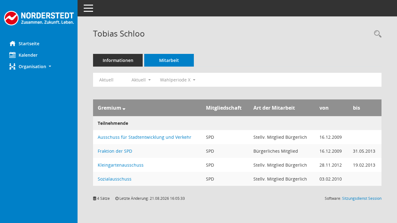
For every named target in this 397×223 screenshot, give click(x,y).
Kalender (28, 55)
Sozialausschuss (115, 179)
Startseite (29, 43)
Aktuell (106, 80)
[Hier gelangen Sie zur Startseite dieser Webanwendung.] (39, 18)
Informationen (118, 60)
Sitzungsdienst (361, 198)
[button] (39, 66)
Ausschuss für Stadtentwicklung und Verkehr (144, 137)
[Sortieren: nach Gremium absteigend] (124, 107)
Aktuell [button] (139, 80)
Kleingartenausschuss (121, 165)
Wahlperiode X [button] (176, 80)
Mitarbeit (169, 60)
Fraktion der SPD (115, 151)
